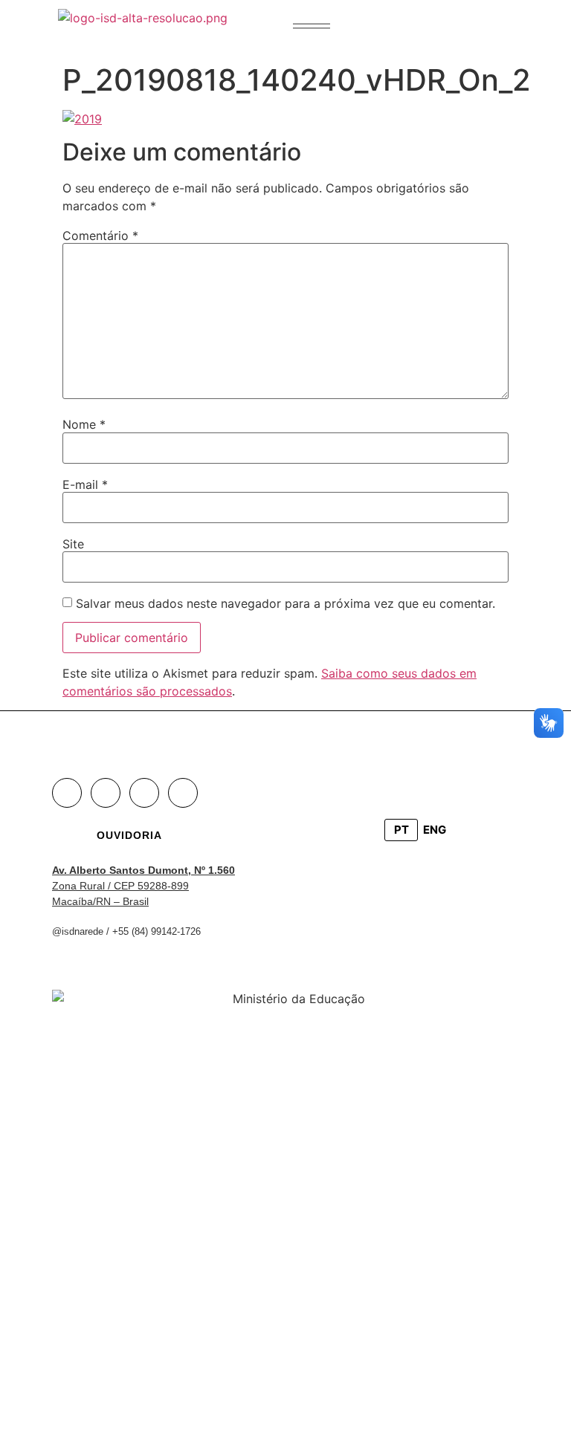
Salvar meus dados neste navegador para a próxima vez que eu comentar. (285, 603)
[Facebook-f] (67, 793)
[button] (311, 26)
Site (73, 544)
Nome (84, 424)
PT (401, 830)
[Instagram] (105, 793)
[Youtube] (183, 793)
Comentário (100, 235)
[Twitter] (144, 793)
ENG (434, 830)
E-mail (85, 484)
